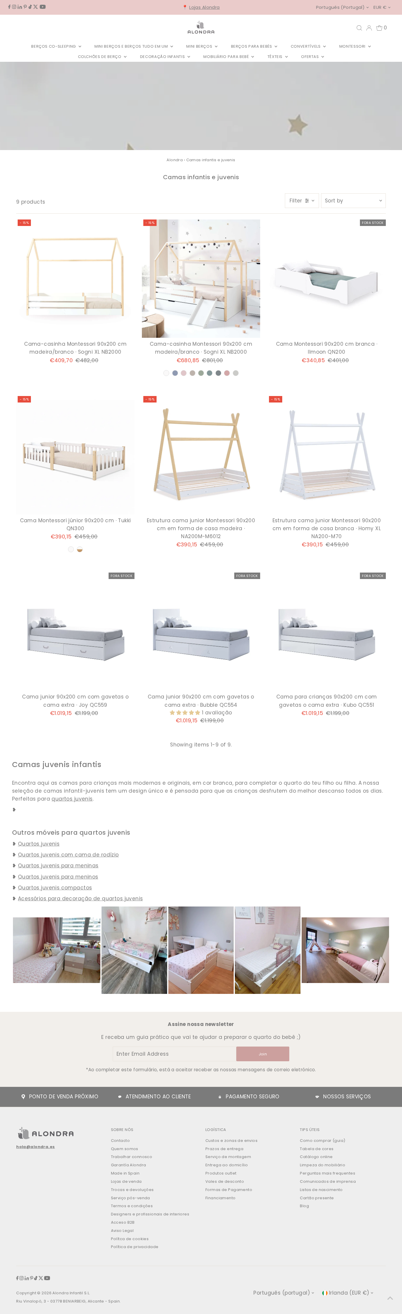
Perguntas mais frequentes (327, 1173)
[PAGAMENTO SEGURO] (220, 1097)
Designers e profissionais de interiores (150, 1214)
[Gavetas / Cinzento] (236, 373)
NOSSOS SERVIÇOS (347, 1096)
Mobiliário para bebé (226, 56)
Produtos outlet (220, 1173)
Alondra (175, 160)
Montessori (353, 46)
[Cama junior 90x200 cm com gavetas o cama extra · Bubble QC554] (201, 632)
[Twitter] (35, 7)
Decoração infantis (163, 56)
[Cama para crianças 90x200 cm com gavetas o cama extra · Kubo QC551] (327, 632)
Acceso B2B (123, 1222)
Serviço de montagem (228, 1157)
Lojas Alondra (204, 7)
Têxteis (276, 56)
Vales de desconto (224, 1181)
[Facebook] (9, 7)
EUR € (379, 7)
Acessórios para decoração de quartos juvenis (80, 898)
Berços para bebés (252, 46)
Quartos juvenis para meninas (58, 865)
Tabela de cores (316, 1149)
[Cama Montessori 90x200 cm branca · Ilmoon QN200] (327, 278)
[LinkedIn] (20, 7)
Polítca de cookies (130, 1239)
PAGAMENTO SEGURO (253, 1096)
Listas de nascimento (321, 1189)
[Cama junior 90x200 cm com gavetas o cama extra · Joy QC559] (75, 632)
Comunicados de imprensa (328, 1181)
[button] (186, 712)
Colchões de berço (100, 56)
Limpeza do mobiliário (322, 1165)
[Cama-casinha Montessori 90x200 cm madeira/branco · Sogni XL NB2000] (75, 278)
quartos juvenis (72, 798)
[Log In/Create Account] (369, 28)
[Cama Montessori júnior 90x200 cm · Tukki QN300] (75, 455)
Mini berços (199, 46)
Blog (304, 1206)
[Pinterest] (25, 7)
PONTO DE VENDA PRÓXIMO (63, 1096)
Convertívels (306, 46)
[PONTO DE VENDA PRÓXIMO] (23, 1097)
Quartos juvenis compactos (55, 887)
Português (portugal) (340, 7)
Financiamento (220, 1198)
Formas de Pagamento (228, 1189)
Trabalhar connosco (131, 1157)
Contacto (120, 1140)
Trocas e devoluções (132, 1189)
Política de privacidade (135, 1247)
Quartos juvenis (38, 843)
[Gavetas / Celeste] (175, 373)
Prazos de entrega (224, 1149)
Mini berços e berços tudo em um (131, 46)
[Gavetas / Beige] (192, 373)
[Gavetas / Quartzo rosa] (227, 373)
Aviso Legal (122, 1230)
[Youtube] (43, 7)
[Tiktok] (30, 7)
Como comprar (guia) (322, 1140)
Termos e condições (132, 1206)
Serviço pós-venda (130, 1198)
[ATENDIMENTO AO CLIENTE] (120, 1097)
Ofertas (310, 56)
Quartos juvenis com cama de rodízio (68, 854)
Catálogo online (316, 1157)
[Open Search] (359, 28)
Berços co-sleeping (54, 46)
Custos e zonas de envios (231, 1140)
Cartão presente (317, 1198)
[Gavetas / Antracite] (218, 373)
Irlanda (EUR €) (349, 1292)
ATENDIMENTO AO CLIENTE (158, 1096)
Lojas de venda (126, 1181)
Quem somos (124, 1149)
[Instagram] (14, 7)
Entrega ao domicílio (226, 1165)
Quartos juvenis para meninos (58, 876)
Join (263, 1054)
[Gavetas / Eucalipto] (209, 373)
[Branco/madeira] (80, 549)
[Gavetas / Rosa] (184, 373)
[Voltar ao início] (390, 1298)
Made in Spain (125, 1173)
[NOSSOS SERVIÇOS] (317, 1097)
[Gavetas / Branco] (166, 373)
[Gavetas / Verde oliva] (201, 373)
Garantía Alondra (128, 1165)
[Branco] (71, 549)
